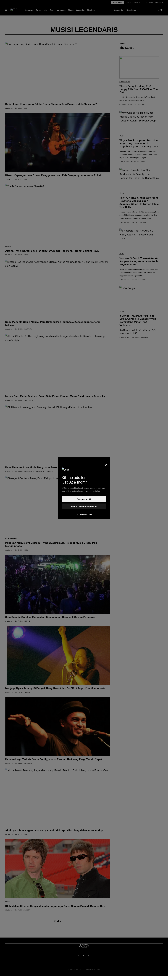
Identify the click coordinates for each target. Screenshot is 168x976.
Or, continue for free (84, 514)
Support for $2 (84, 499)
